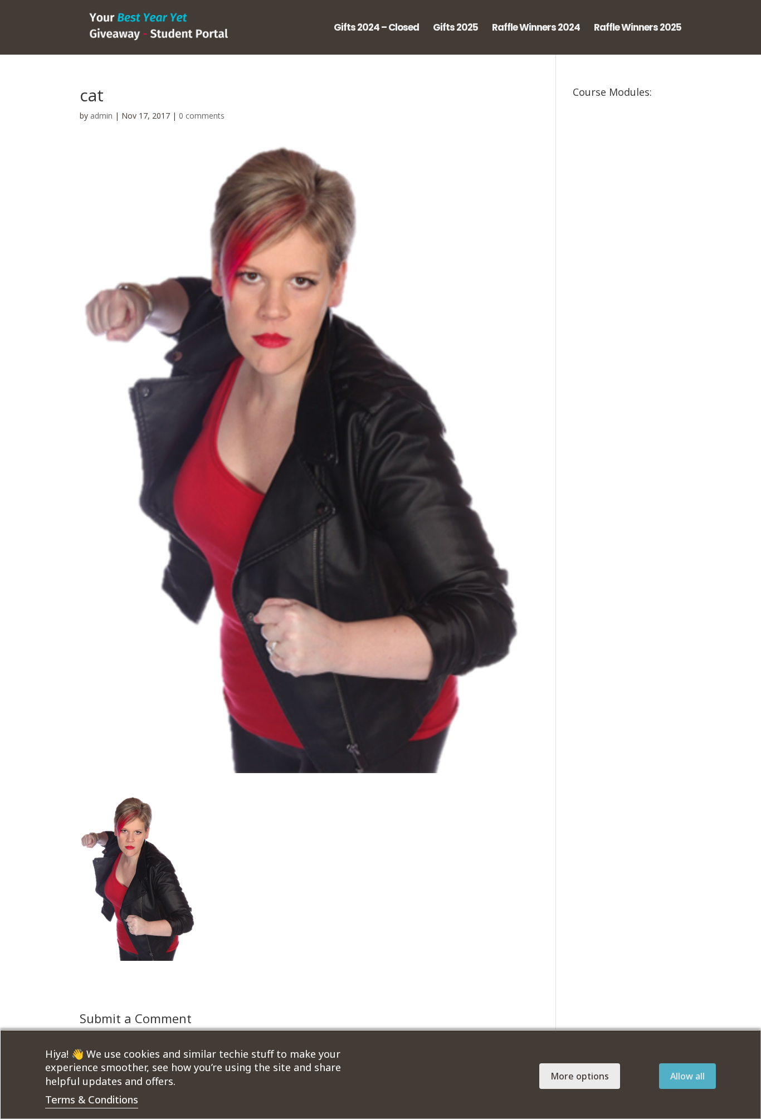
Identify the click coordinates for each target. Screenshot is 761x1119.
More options (579, 1076)
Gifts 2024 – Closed (376, 28)
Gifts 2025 (455, 28)
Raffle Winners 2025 (637, 28)
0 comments (202, 115)
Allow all (687, 1076)
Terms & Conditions (91, 1099)
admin (101, 115)
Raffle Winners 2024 (536, 28)
